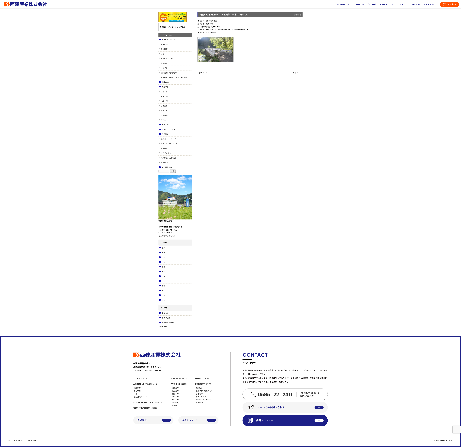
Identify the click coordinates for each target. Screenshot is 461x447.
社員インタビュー (167, 153)
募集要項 (164, 162)
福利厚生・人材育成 (168, 158)
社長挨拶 (164, 44)
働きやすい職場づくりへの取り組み (174, 77)
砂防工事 (164, 106)
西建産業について (344, 4)
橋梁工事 (164, 101)
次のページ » (298, 73)
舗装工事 (164, 96)
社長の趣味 (166, 318)
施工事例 (372, 4)
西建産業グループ (167, 58)
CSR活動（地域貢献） (169, 73)
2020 (163, 276)
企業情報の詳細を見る (166, 235)
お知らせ (384, 4)
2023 (163, 262)
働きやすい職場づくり (169, 143)
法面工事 (164, 91)
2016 (163, 295)
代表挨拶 (137, 388)
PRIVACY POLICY (15, 440)
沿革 (162, 54)
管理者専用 (162, 326)
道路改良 (164, 115)
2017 (163, 290)
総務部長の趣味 (168, 322)
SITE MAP (32, 440)
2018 (163, 286)
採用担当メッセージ (168, 139)
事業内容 (360, 4)
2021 (163, 271)
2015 (163, 300)
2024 (163, 257)
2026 (163, 248)
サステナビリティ (400, 4)
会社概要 (164, 49)
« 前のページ (202, 73)
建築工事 (164, 110)
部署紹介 (164, 63)
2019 (163, 281)
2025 (163, 252)
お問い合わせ (452, 4)
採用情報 (416, 4)
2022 (163, 267)
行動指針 (164, 68)
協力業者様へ (430, 4)
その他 (163, 120)
